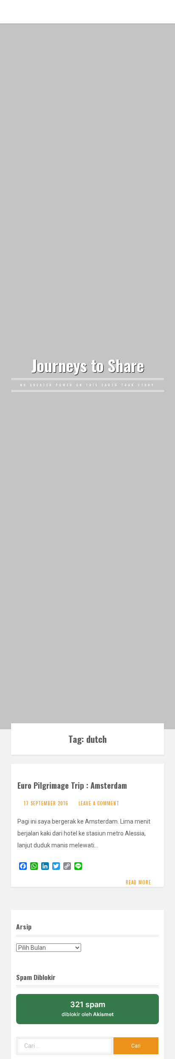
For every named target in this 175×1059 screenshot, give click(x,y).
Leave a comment (99, 803)
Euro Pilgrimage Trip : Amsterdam (72, 785)
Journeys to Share (87, 365)
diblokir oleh (88, 1008)
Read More (138, 882)
